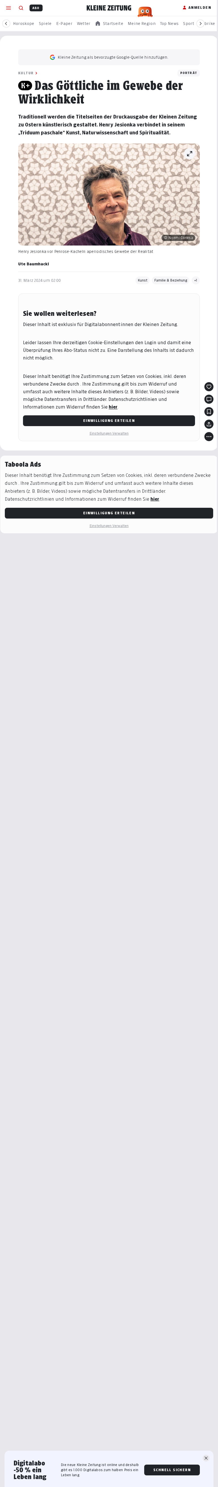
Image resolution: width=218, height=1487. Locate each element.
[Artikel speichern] (208, 411)
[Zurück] (6, 24)
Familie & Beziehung (170, 280)
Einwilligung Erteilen (109, 420)
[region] (109, 23)
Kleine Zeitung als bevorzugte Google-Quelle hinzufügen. (113, 57)
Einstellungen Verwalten (109, 433)
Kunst (142, 280)
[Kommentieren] (208, 399)
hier (113, 407)
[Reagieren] (208, 386)
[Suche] (21, 8)
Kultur (25, 73)
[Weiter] (200, 24)
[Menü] (8, 8)
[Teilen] (208, 424)
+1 (195, 280)
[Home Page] (109, 8)
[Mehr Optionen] (208, 436)
